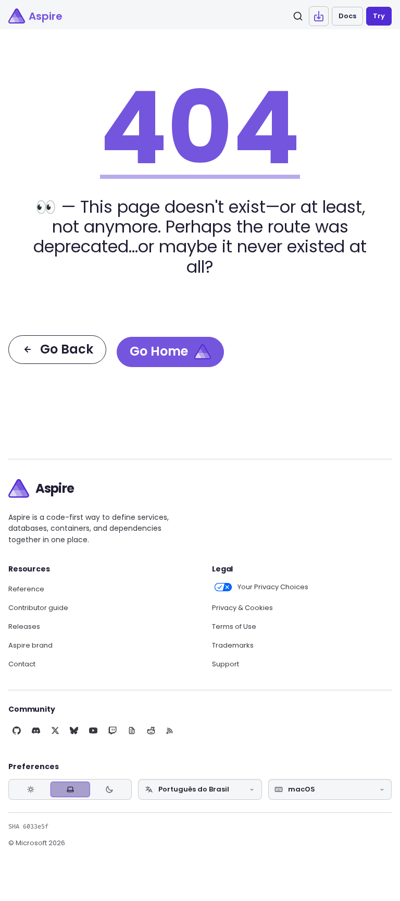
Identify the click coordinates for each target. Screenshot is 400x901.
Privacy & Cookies (242, 608)
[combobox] (199, 789)
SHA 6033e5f (28, 826)
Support (225, 664)
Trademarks (233, 645)
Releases (24, 626)
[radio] (31, 789)
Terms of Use (234, 626)
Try (379, 16)
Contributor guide (38, 608)
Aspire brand (30, 645)
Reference (26, 589)
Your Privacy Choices (273, 587)
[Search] (298, 16)
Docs (347, 16)
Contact (21, 664)
